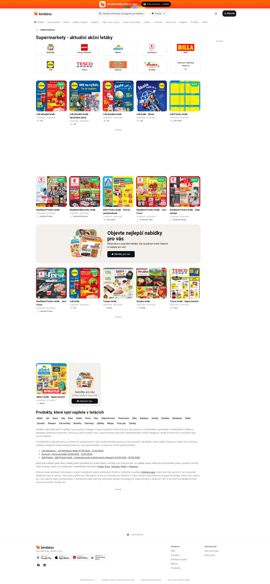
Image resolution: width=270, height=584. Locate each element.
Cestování (157, 22)
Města (205, 22)
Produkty (194, 22)
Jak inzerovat (211, 550)
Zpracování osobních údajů (179, 580)
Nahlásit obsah (179, 559)
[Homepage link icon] (128, 535)
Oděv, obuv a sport (111, 22)
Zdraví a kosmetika (131, 22)
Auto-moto (171, 22)
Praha (100, 466)
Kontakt (175, 555)
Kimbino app (148, 472)
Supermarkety (53, 22)
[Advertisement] (118, 150)
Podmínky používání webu (151, 580)
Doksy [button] (158, 13)
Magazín (183, 22)
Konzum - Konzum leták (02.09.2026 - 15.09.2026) (67, 454)
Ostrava (115, 466)
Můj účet (231, 13)
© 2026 (87, 580)
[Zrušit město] (164, 13)
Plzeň (123, 466)
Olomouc (133, 466)
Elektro (66, 22)
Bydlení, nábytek (80, 22)
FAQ (173, 550)
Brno (107, 466)
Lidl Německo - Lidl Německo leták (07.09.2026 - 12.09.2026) (72, 450)
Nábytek (95, 22)
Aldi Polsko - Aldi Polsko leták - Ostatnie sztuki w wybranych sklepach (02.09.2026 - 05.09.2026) (90, 457)
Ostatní (147, 22)
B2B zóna (210, 555)
